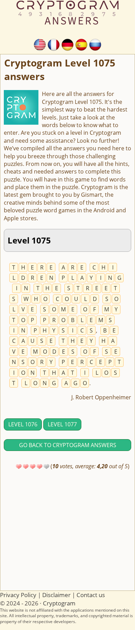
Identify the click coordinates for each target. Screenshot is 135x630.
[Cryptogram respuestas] (81, 44)
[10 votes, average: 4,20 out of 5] (18, 466)
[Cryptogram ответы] (95, 44)
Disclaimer (56, 595)
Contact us (90, 595)
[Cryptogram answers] (40, 44)
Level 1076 (22, 424)
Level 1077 (62, 424)
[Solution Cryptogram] (54, 44)
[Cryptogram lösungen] (67, 44)
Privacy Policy (18, 595)
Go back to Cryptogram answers (67, 445)
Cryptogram (59, 603)
